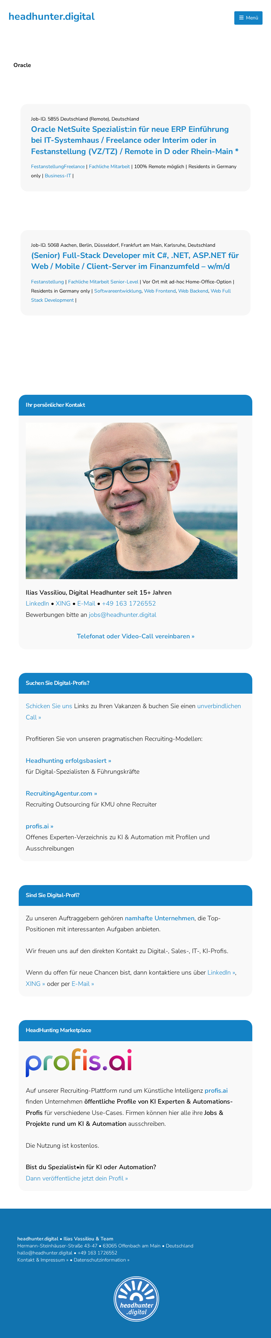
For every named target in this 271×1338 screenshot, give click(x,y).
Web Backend (193, 291)
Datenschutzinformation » (102, 1260)
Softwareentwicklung (117, 291)
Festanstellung (47, 166)
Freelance (74, 166)
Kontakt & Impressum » (42, 1260)
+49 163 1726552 (129, 603)
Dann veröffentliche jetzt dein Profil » (77, 1178)
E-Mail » (83, 984)
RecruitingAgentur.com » (61, 793)
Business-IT (58, 175)
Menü (251, 17)
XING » (35, 984)
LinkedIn (37, 603)
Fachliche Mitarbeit (109, 166)
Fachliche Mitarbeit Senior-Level (103, 281)
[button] (135, 636)
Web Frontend (160, 291)
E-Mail (86, 603)
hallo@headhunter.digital (44, 1253)
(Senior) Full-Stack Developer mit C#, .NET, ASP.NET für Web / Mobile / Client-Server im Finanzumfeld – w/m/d (135, 261)
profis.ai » (39, 826)
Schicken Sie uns (49, 706)
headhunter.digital (51, 16)
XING (63, 603)
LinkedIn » (221, 972)
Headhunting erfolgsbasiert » (68, 760)
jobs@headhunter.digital (122, 614)
